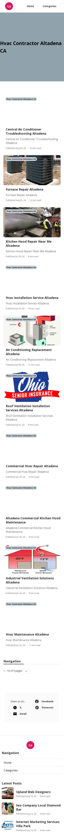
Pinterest (47, 707)
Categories (49, 6)
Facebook (47, 701)
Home (30, 6)
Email (23, 713)
